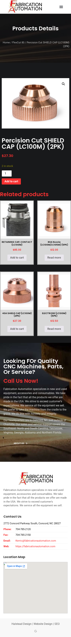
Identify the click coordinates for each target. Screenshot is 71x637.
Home (6, 42)
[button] (61, 7)
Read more (54, 257)
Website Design (43, 624)
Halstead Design (22, 624)
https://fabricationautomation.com (35, 546)
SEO (57, 624)
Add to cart (11, 181)
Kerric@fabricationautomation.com (36, 540)
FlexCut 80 (18, 42)
